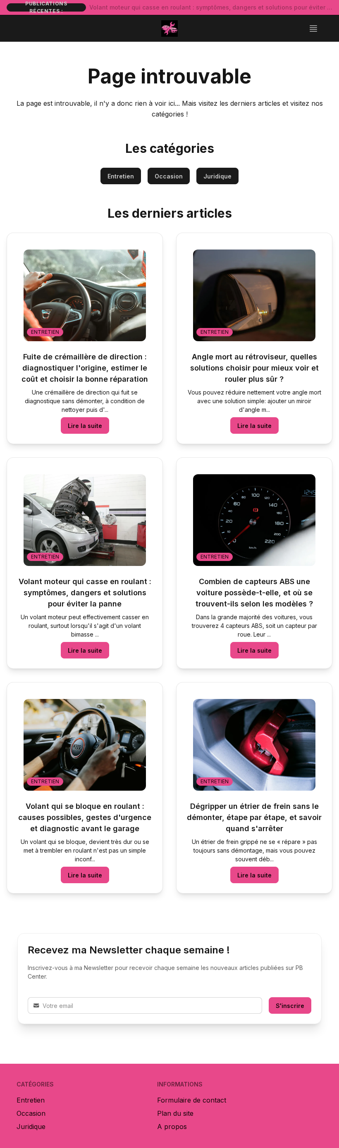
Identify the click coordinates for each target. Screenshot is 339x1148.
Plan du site (175, 1113)
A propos (172, 1126)
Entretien (120, 176)
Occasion (169, 176)
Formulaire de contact (191, 1100)
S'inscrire (290, 1005)
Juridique (217, 176)
